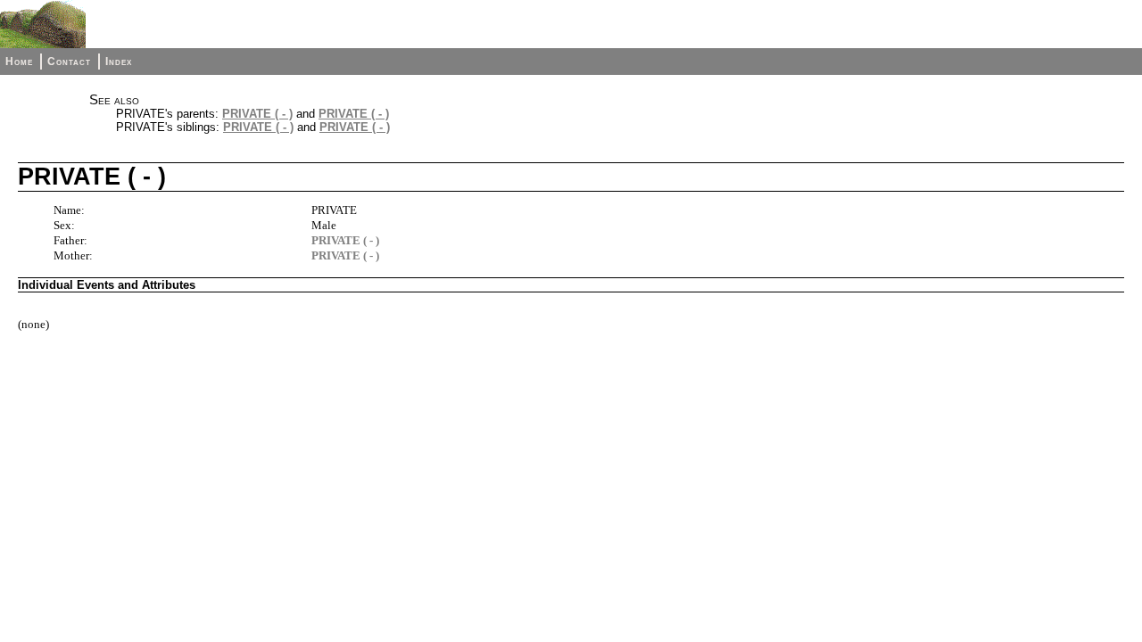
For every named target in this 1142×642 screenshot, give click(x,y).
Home (19, 61)
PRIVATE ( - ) (257, 113)
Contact (69, 61)
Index (118, 61)
